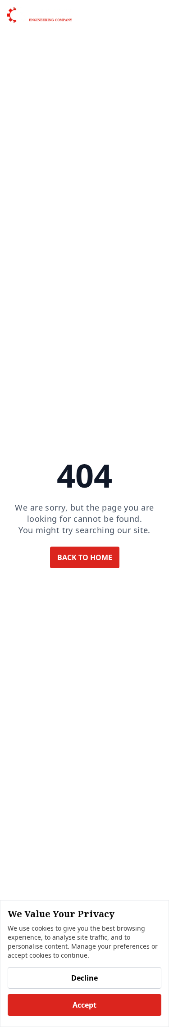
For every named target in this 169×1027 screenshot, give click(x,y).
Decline (84, 978)
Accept (84, 1005)
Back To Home (84, 557)
